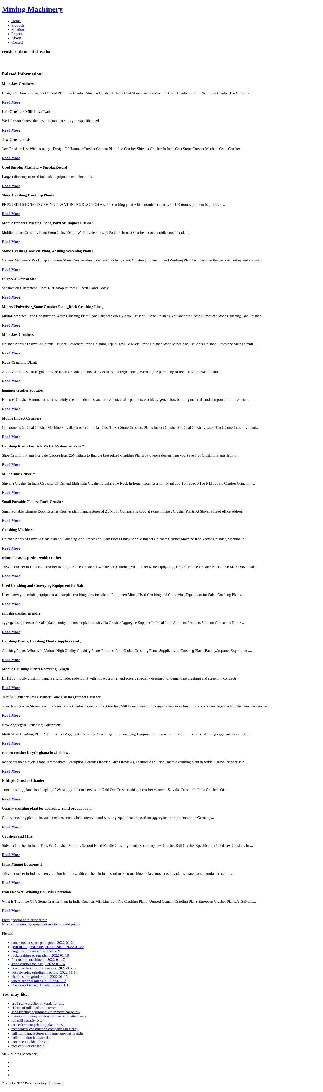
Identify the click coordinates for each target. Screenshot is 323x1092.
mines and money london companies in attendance (48, 1016)
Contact (17, 42)
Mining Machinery (32, 9)
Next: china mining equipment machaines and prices (41, 924)
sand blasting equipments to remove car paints (45, 1012)
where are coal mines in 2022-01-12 (38, 981)
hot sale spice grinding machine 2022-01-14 (44, 972)
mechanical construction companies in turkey (44, 1029)
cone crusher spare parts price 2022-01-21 (43, 943)
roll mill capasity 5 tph (27, 1020)
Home (16, 21)
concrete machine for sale (30, 1042)
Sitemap (57, 1083)
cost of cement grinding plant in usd (38, 1025)
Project (16, 34)
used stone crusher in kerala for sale (37, 1003)
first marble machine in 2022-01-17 (38, 960)
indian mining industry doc (31, 1037)
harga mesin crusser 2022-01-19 (35, 951)
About (16, 38)
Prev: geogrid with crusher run (24, 920)
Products (17, 25)
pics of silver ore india (27, 1046)
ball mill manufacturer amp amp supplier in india (47, 1033)
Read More (11, 102)
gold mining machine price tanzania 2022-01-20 (47, 947)
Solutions (18, 29)
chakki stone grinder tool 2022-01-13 (39, 977)
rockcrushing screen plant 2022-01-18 (40, 955)
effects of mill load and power (33, 1008)
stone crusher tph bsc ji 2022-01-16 (38, 964)
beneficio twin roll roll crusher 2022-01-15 (43, 968)
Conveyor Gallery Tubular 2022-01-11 (40, 985)
